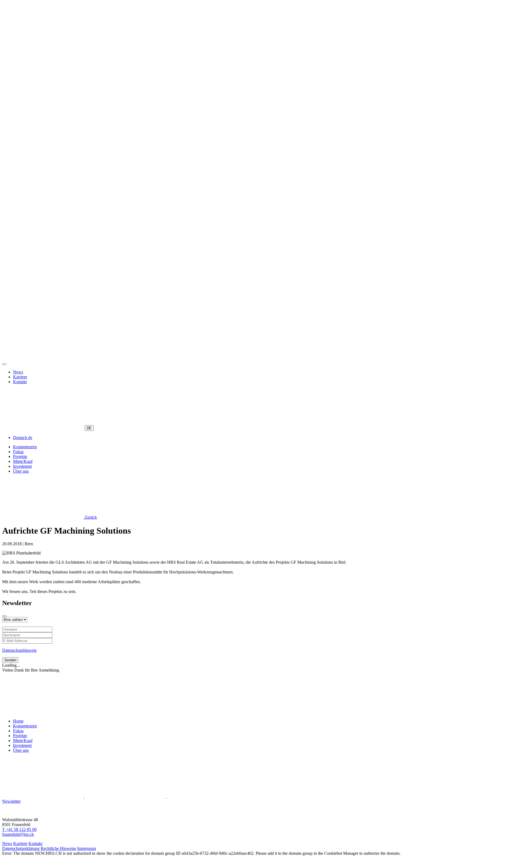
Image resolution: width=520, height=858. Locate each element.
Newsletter (11, 801)
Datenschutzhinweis (19, 650)
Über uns (21, 471)
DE (89, 428)
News (18, 372)
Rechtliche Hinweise (58, 848)
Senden (10, 660)
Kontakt (20, 381)
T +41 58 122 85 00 (19, 829)
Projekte (20, 456)
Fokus (18, 451)
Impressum (86, 848)
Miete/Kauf (22, 461)
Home (18, 721)
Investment (22, 466)
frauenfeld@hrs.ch (18, 834)
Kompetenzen (25, 446)
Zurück (90, 517)
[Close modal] (4, 616)
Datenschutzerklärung (21, 848)
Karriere (20, 377)
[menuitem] (22, 437)
